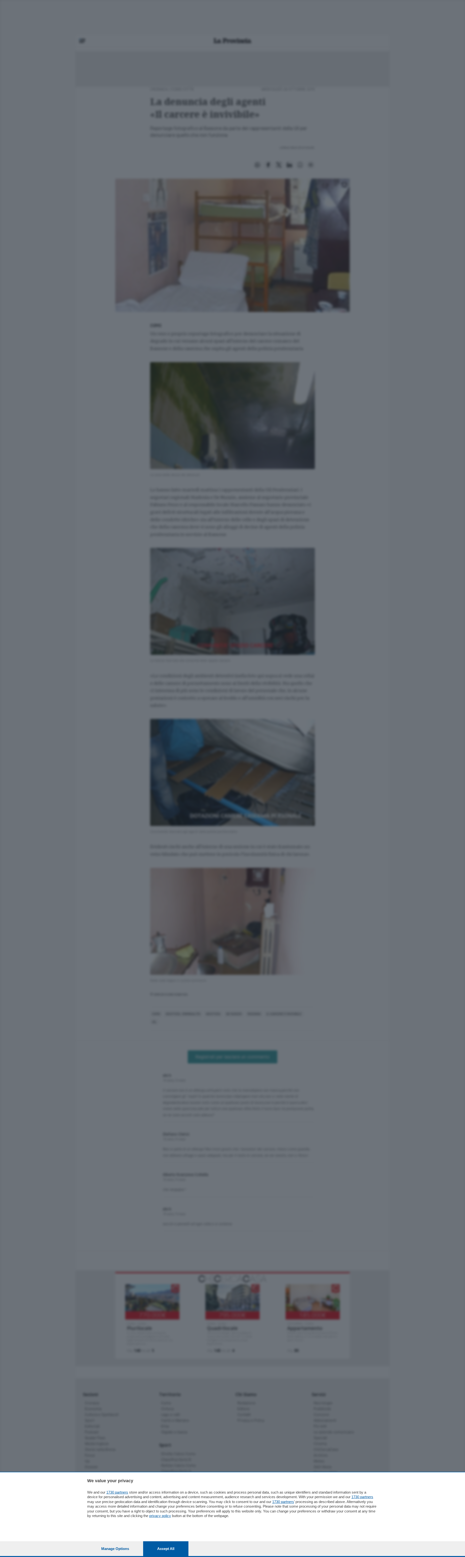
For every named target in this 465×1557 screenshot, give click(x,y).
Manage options (115, 1549)
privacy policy (160, 1516)
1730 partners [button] (117, 1492)
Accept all (165, 1549)
